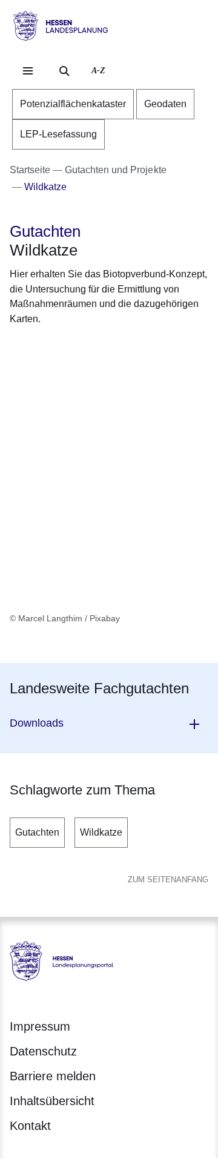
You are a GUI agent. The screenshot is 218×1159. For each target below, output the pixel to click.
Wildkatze (101, 832)
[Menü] (28, 71)
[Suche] (64, 71)
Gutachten (37, 832)
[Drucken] (113, 348)
